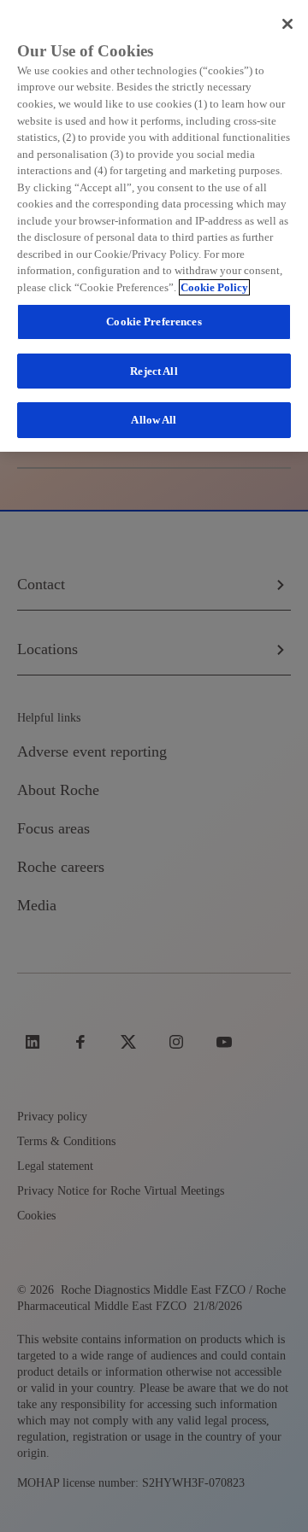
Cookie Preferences (153, 321)
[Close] (287, 24)
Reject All (153, 371)
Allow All (153, 419)
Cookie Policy (214, 287)
